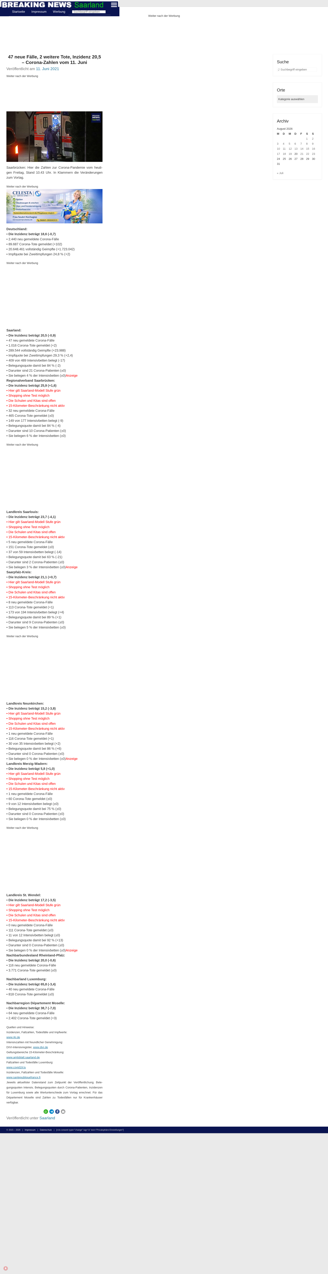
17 (278, 153)
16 (313, 148)
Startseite (18, 11)
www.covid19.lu (16, 1067)
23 (313, 153)
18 (284, 153)
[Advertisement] (164, 36)
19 (290, 153)
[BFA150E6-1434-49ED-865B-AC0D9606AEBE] (54, 206)
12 (290, 148)
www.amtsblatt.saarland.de (23, 1057)
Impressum (39, 11)
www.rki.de (13, 1037)
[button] (46, 1111)
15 (307, 148)
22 (307, 153)
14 (301, 148)
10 (278, 148)
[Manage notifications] (6, 1268)
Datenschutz (46, 1130)
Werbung (59, 11)
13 (296, 148)
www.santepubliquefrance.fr (23, 1077)
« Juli (280, 173)
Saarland (47, 1118)
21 (301, 153)
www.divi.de (40, 1047)
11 (284, 148)
